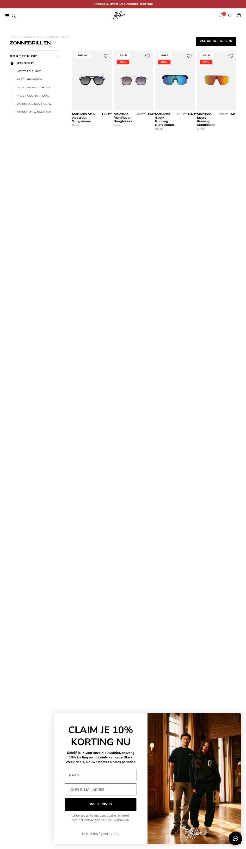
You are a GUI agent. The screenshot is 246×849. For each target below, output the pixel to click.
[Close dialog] (235, 719)
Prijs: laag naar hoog (33, 87)
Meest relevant (29, 71)
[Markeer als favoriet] (106, 56)
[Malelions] (119, 15)
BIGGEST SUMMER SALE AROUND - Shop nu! (123, 4)
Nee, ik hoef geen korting (100, 833)
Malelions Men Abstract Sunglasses (83, 117)
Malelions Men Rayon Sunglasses (123, 117)
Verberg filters (216, 40)
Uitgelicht (25, 63)
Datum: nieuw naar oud (34, 112)
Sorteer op (23, 56)
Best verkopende (30, 79)
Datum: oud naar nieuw (34, 103)
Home (14, 36)
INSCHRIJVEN (101, 804)
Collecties (32, 36)
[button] (13, 15)
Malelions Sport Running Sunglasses (164, 119)
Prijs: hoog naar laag (33, 95)
